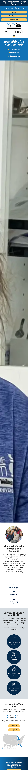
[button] (14, 36)
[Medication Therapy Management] (14, 669)
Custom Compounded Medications (14, 643)
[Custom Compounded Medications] (14, 638)
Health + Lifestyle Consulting (14, 658)
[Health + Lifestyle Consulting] (14, 654)
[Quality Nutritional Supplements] (14, 684)
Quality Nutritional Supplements (14, 689)
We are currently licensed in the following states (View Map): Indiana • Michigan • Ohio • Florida (14, 3)
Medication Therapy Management (14, 674)
